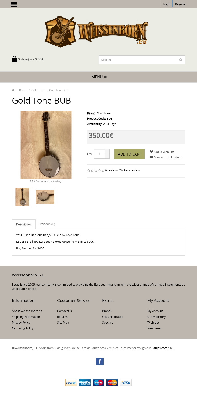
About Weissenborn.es (27, 311)
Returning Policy (22, 328)
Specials (107, 323)
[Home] (13, 90)
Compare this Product (167, 157)
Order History (156, 317)
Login (166, 4)
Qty (89, 154)
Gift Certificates (112, 317)
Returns (62, 317)
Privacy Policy (21, 323)
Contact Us (64, 311)
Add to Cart (129, 154)
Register (180, 4)
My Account (155, 311)
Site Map (63, 323)
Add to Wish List (163, 152)
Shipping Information (26, 317)
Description (23, 224)
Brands (107, 311)
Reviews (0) (47, 224)
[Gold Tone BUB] (22, 197)
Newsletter (154, 328)
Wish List (153, 323)
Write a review (130, 170)
